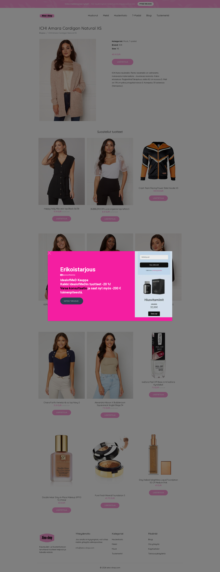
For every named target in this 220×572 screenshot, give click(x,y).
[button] (71, 301)
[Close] (49, 253)
